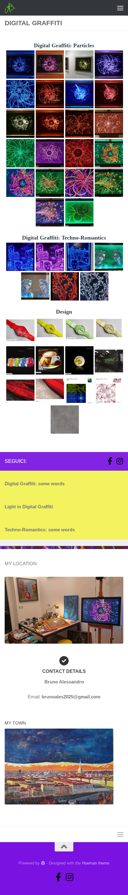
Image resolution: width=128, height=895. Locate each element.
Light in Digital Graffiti (29, 506)
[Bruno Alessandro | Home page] (11, 7)
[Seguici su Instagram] (119, 461)
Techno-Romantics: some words (40, 529)
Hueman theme (95, 863)
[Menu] (120, 8)
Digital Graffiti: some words (35, 483)
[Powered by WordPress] (43, 863)
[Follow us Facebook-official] (109, 461)
